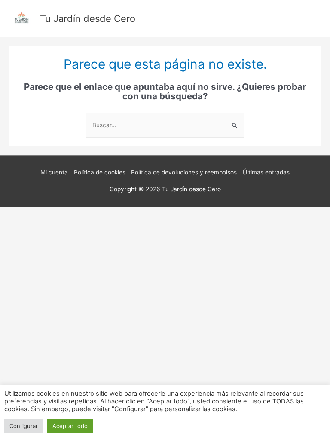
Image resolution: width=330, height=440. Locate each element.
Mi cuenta (54, 172)
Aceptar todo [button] (70, 425)
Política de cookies (99, 172)
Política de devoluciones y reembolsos (184, 172)
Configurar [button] (23, 425)
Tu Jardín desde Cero (87, 18)
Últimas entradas (266, 172)
